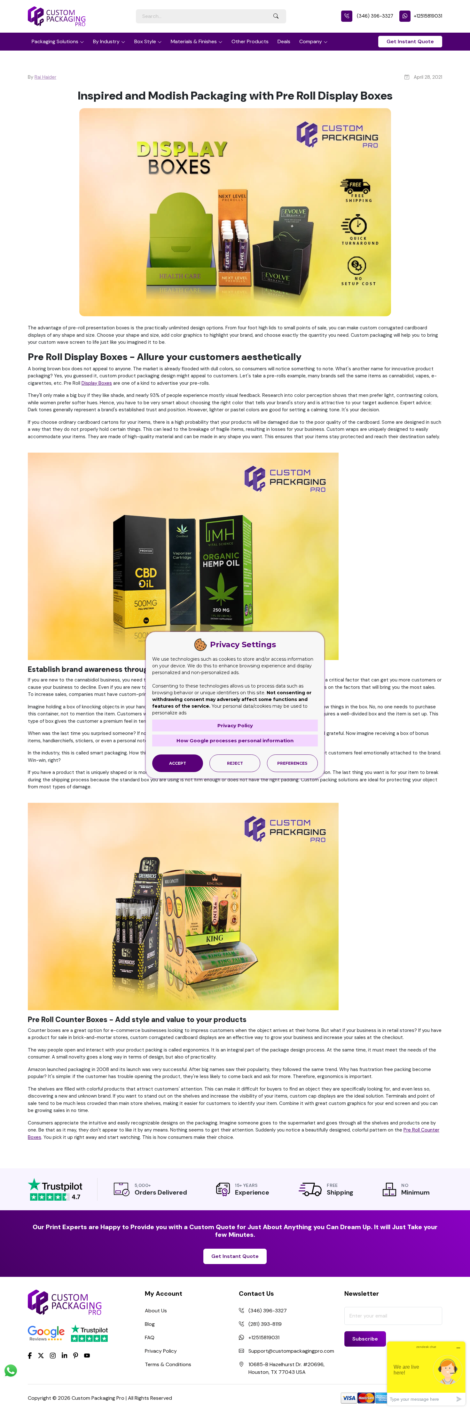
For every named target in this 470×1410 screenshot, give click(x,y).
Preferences (292, 763)
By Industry (106, 41)
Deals (284, 41)
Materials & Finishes (194, 41)
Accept (177, 763)
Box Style (145, 41)
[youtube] (87, 1356)
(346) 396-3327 (374, 16)
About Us (156, 1310)
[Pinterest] (75, 1355)
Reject (235, 763)
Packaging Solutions (55, 41)
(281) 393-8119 (265, 1324)
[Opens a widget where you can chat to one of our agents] (426, 1373)
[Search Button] (276, 16)
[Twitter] (41, 1356)
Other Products (250, 41)
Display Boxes (97, 383)
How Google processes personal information (235, 740)
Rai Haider (45, 77)
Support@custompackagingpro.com (291, 1351)
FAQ (149, 1337)
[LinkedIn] (64, 1355)
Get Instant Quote (410, 41)
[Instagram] (53, 1356)
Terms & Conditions (168, 1364)
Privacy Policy (161, 1351)
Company (310, 41)
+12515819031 (428, 16)
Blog (150, 1324)
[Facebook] (30, 1355)
